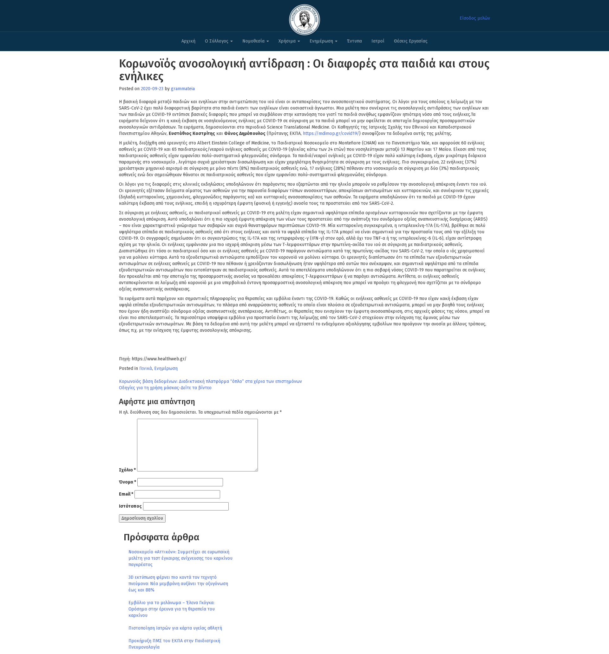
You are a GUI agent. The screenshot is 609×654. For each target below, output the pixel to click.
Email (126, 494)
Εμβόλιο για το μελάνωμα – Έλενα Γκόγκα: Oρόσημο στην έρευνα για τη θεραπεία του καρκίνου (171, 609)
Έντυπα (354, 41)
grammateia (183, 88)
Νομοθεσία (254, 41)
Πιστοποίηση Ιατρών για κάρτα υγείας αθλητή (175, 628)
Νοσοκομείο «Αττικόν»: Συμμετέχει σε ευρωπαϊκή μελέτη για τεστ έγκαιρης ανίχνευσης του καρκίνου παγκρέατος (180, 558)
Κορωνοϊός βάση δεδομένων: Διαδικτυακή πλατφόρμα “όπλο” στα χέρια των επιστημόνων (210, 381)
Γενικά (145, 368)
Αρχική (188, 41)
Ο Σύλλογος (217, 41)
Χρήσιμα (287, 41)
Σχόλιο (127, 470)
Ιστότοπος (130, 506)
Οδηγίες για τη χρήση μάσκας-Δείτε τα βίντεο (165, 387)
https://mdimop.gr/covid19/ (331, 133)
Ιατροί (377, 41)
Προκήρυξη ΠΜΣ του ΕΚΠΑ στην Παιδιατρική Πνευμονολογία (174, 644)
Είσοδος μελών (475, 18)
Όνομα (127, 482)
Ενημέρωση (322, 41)
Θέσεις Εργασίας (411, 41)
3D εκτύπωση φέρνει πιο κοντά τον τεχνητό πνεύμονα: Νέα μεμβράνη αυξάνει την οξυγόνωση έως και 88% (178, 584)
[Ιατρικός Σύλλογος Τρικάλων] (304, 18)
